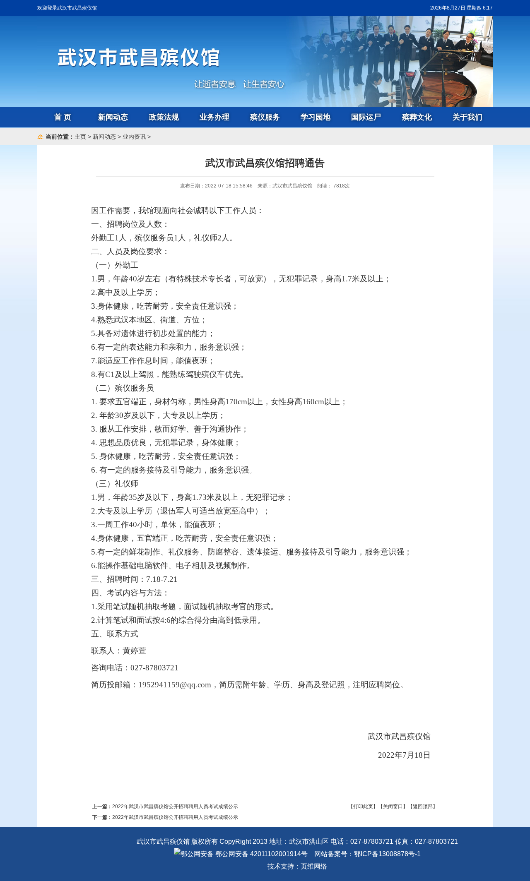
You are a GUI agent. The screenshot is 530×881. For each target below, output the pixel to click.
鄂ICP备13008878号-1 (387, 853)
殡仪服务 (265, 117)
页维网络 (314, 866)
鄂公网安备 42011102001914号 (261, 853)
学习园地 (315, 117)
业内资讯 (134, 136)
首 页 (62, 117)
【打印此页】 (363, 806)
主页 (80, 136)
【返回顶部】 (423, 806)
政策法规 (164, 117)
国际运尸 (366, 117)
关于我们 (467, 117)
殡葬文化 (417, 117)
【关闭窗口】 (393, 806)
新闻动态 (113, 117)
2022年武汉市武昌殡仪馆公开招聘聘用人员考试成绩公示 (175, 806)
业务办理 (214, 117)
